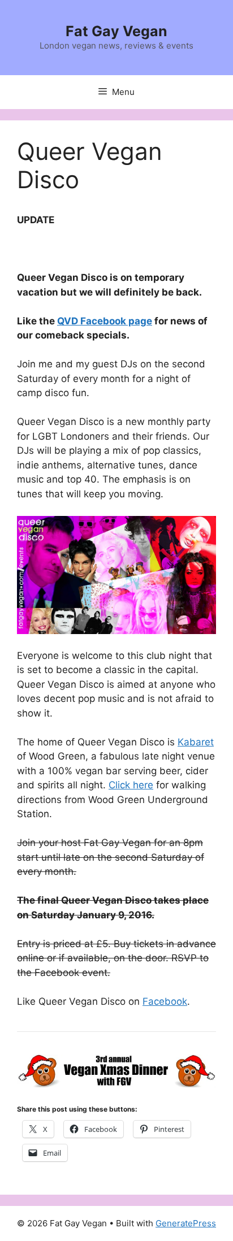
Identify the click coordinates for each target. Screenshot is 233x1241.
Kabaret (196, 742)
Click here (131, 785)
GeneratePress (186, 1223)
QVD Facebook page (104, 321)
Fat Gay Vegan (116, 31)
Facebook (165, 1001)
